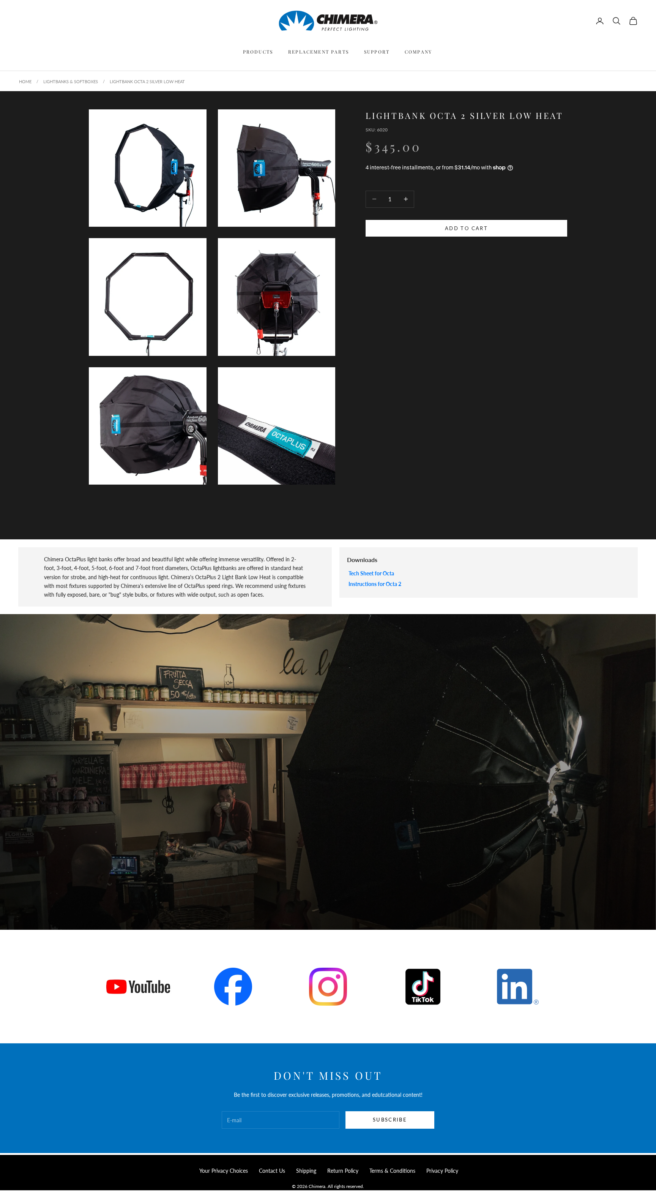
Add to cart (466, 228)
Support (377, 52)
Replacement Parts (318, 52)
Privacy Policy (442, 1170)
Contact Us (272, 1170)
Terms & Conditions (392, 1170)
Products (258, 52)
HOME (25, 81)
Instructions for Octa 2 (374, 584)
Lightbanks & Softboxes (70, 81)
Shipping (306, 1170)
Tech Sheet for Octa (371, 573)
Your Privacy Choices (223, 1170)
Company (418, 52)
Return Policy (342, 1170)
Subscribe (390, 1120)
